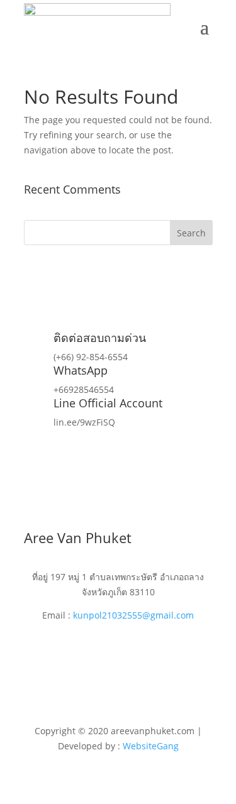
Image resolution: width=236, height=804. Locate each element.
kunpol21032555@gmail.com (133, 615)
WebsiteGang (151, 746)
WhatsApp (80, 370)
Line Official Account (107, 402)
